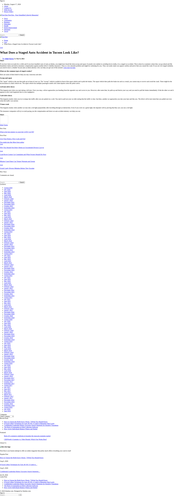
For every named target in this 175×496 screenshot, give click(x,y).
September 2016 (9, 405)
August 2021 (8, 297)
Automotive (8, 20)
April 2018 (7, 371)
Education (7, 24)
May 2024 (7, 237)
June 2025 (7, 213)
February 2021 (8, 308)
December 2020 (9, 312)
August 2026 (8, 188)
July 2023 (7, 255)
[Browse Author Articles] (4, 123)
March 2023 (8, 263)
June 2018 (7, 367)
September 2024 (9, 230)
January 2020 (8, 332)
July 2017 (7, 387)
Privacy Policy (8, 12)
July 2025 (7, 211)
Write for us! (8, 10)
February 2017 (8, 396)
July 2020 (7, 321)
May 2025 (7, 215)
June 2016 (7, 411)
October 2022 (8, 272)
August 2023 (8, 254)
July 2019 (7, 343)
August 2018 (8, 363)
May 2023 (7, 259)
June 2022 (7, 279)
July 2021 (7, 299)
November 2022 (9, 270)
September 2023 (9, 252)
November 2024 (9, 226)
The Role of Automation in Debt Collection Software (21, 427)
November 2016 (9, 402)
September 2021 (9, 296)
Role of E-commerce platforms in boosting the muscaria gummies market (27, 436)
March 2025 (8, 219)
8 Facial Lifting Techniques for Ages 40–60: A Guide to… (18, 464)
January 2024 (8, 244)
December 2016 (9, 400)
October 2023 (8, 250)
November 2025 (9, 204)
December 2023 (9, 246)
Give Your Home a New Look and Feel (12, 139)
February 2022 (8, 286)
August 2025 (8, 210)
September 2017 (9, 383)
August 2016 (8, 407)
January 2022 (8, 288)
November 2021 (9, 292)
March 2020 (8, 329)
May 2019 (7, 347)
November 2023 (9, 248)
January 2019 (8, 354)
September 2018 (9, 361)
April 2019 (7, 349)
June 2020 (7, 323)
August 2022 (8, 275)
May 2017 (7, 391)
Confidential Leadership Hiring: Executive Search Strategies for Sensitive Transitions (31, 425)
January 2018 (8, 376)
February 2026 (8, 199)
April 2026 (7, 195)
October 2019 (8, 338)
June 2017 (7, 389)
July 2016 (7, 409)
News (6, 18)
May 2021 (7, 303)
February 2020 (8, 330)
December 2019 (9, 334)
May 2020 (7, 325)
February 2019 (8, 352)
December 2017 (9, 378)
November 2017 (9, 380)
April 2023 (7, 261)
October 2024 (8, 228)
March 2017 (8, 394)
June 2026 (7, 191)
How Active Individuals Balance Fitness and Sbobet (20, 429)
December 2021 (9, 290)
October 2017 (8, 382)
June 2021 (7, 301)
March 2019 (8, 351)
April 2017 (7, 393)
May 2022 (7, 281)
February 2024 (8, 243)
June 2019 (7, 345)
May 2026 (7, 193)
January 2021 (8, 310)
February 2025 (8, 221)
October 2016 (8, 404)
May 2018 (7, 369)
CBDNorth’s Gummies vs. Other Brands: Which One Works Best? (25, 439)
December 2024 (9, 224)
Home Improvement (10, 28)
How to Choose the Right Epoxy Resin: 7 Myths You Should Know (26, 422)
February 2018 (8, 374)
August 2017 (8, 385)
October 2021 (8, 294)
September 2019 (9, 340)
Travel (6, 31)
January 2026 (8, 200)
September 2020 (9, 318)
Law (1, 47)
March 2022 (8, 285)
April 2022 (7, 283)
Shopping (7, 29)
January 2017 (8, 398)
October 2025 (8, 206)
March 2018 (8, 372)
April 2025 (7, 217)
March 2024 (8, 241)
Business (7, 22)
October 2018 (8, 360)
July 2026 (7, 189)
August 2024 (8, 232)
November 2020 (9, 314)
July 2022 (7, 277)
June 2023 (7, 257)
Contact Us (7, 8)
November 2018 (9, 358)
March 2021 (8, 307)
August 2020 (8, 319)
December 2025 (9, 202)
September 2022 (9, 274)
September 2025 (9, 208)
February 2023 (8, 264)
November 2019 (9, 336)
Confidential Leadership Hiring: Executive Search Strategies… (20, 471)
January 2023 (8, 266)
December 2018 (9, 356)
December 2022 (9, 268)
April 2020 (7, 327)
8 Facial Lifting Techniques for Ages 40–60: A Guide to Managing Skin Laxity (29, 423)
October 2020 (8, 316)
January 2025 (8, 222)
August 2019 (8, 341)
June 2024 (7, 235)
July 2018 (7, 365)
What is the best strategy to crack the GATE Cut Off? (17, 132)
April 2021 (7, 305)
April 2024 (7, 239)
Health (6, 26)
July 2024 (7, 233)
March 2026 (8, 197)
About (6, 6)
